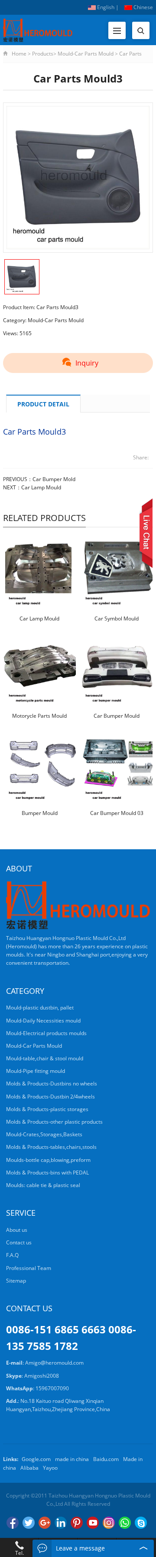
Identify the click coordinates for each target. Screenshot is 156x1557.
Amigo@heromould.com (54, 1362)
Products (42, 53)
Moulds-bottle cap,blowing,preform (48, 1160)
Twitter (29, 1523)
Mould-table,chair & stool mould (44, 1058)
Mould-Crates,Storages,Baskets (44, 1134)
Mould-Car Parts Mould (86, 53)
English (105, 7)
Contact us (19, 1242)
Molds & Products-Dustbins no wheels (51, 1083)
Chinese (142, 7)
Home (19, 53)
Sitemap (16, 1280)
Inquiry (86, 363)
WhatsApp (125, 1523)
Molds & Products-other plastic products (54, 1121)
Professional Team (28, 1268)
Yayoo (50, 1467)
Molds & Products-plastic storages (47, 1109)
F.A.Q (12, 1255)
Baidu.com (106, 1459)
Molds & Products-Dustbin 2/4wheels (50, 1096)
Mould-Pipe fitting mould (35, 1071)
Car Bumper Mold (53, 479)
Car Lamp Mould (41, 487)
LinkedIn (61, 1523)
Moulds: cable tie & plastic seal (43, 1185)
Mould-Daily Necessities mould (43, 1020)
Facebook (12, 1523)
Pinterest (77, 1523)
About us (16, 1230)
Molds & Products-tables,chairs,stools (51, 1147)
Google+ (45, 1523)
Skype (141, 1523)
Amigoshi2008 (41, 1375)
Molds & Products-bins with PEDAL (47, 1172)
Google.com (36, 1459)
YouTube (93, 1523)
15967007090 (52, 1388)
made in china (72, 1459)
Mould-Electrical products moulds (46, 1033)
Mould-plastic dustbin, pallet (40, 1007)
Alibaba (29, 1467)
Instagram (109, 1523)
